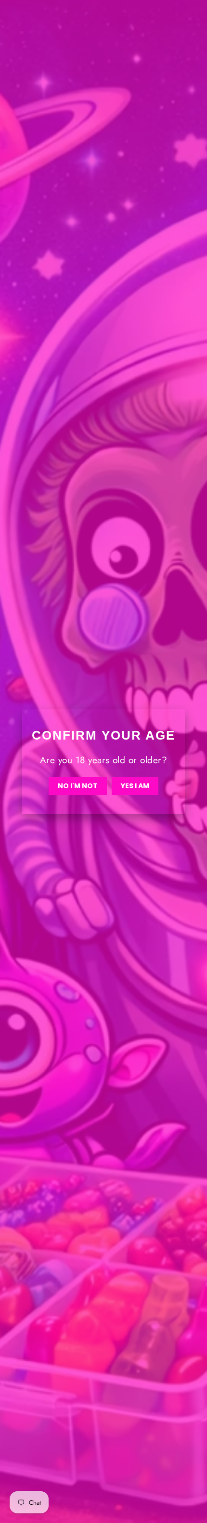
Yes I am (135, 786)
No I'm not (78, 786)
